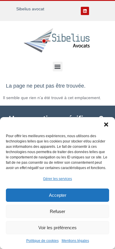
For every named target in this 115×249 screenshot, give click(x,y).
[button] (106, 124)
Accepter (57, 195)
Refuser (57, 211)
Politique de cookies (42, 241)
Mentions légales (75, 241)
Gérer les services (57, 179)
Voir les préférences (57, 227)
